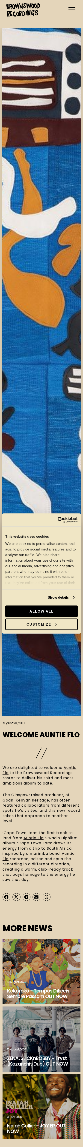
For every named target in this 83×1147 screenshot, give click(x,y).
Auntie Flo (34, 838)
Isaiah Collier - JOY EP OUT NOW (36, 1128)
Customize (39, 624)
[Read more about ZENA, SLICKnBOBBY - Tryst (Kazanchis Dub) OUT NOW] (41, 1039)
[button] (6, 897)
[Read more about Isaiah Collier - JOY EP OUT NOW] (41, 1106)
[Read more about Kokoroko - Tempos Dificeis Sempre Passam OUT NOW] (41, 971)
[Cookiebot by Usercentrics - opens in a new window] (58, 520)
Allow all (42, 611)
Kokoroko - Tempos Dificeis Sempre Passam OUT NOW (38, 993)
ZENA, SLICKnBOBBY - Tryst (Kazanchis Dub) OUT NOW (37, 1061)
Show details (58, 597)
